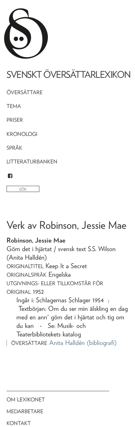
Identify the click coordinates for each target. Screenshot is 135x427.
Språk (14, 148)
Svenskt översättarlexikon (68, 74)
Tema (14, 106)
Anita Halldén (67, 343)
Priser (15, 120)
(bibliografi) (102, 343)
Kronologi (22, 134)
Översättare (25, 92)
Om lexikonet (26, 399)
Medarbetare (25, 411)
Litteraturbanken (32, 162)
